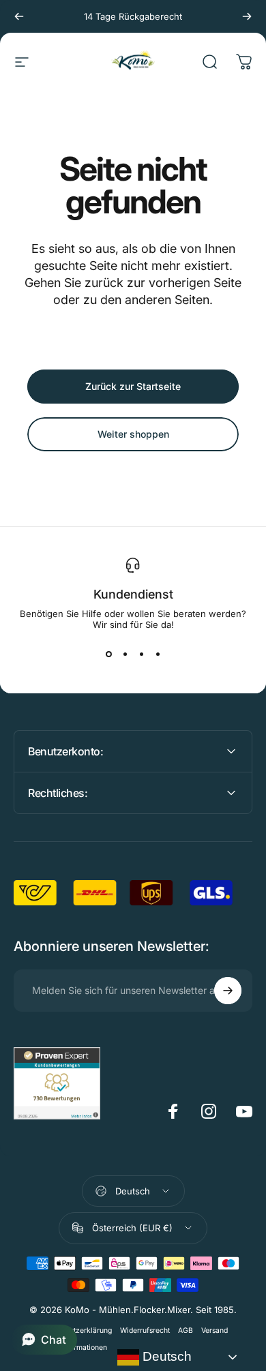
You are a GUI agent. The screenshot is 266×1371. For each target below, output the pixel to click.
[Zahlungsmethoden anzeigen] (133, 1274)
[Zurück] (19, 16)
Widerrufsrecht (145, 1330)
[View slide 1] (108, 654)
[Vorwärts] (247, 16)
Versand (214, 1330)
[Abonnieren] (227, 990)
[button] (44, 1339)
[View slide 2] (125, 654)
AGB (185, 1330)
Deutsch (165, 1356)
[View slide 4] (157, 654)
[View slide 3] (141, 654)
